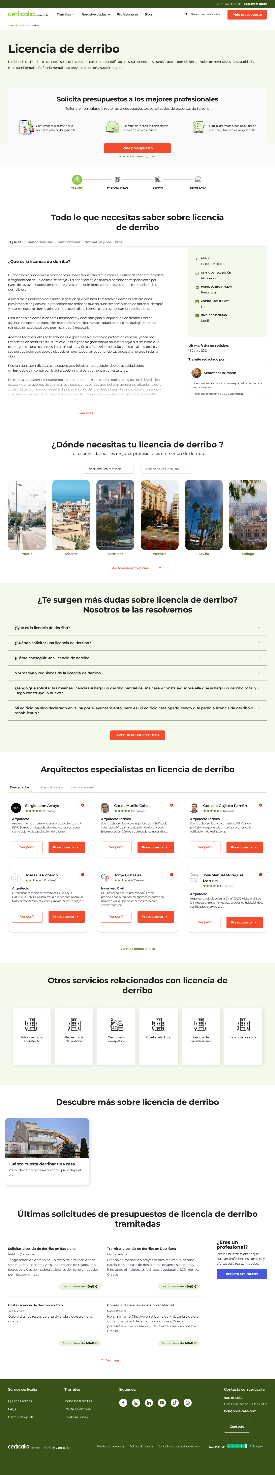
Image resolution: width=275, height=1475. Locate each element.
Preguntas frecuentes (137, 735)
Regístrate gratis (255, 4)
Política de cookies (141, 1446)
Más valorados (51, 787)
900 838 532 (233, 1398)
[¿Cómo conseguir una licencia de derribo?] (258, 658)
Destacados (19, 787)
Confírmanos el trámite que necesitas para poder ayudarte (56, 128)
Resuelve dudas (94, 14)
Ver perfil (27, 847)
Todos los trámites (78, 1401)
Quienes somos (20, 1401)
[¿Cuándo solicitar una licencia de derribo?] (258, 643)
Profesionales (127, 14)
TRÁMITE (77, 188)
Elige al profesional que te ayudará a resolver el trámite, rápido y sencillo (232, 128)
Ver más (113, 1360)
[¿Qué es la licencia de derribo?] (258, 628)
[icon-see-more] (96, 413)
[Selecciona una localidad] (167, 469)
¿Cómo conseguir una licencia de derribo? (52, 658)
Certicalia (13, 25)
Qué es (15, 242)
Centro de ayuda (21, 1417)
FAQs (12, 1409)
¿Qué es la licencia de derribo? (42, 628)
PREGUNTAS (198, 188)
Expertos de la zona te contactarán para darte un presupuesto (145, 128)
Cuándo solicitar (39, 242)
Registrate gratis (242, 1274)
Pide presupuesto (247, 15)
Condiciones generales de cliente (179, 1446)
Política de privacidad (111, 1446)
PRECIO (157, 188)
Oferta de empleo (77, 1409)
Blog (148, 14)
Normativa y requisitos (103, 242)
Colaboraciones (76, 1417)
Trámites (64, 14)
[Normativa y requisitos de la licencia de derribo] (258, 673)
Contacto (237, 1427)
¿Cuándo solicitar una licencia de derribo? (52, 643)
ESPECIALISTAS (117, 188)
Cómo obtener (69, 242)
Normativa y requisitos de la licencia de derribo (57, 673)
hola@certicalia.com (240, 1411)
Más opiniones (82, 787)
